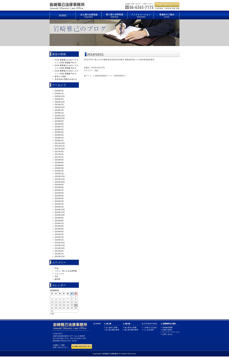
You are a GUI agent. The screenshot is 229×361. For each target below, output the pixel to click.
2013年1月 (59, 254)
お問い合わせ (167, 334)
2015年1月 (59, 207)
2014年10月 (60, 215)
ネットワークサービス (171, 332)
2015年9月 (59, 185)
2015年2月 (59, 204)
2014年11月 (60, 212)
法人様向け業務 (111, 327)
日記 (96, 70)
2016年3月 (59, 168)
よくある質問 (148, 330)
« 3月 (51, 314)
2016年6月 (59, 165)
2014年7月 (59, 223)
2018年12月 (60, 116)
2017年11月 (60, 146)
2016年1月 (59, 174)
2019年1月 (59, 113)
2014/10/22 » (120, 76)
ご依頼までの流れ (150, 327)
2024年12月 (60, 102)
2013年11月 (60, 245)
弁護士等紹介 (167, 330)
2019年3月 (59, 110)
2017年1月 (59, 157)
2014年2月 (59, 237)
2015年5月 (59, 196)
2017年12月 (60, 143)
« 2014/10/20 (99, 76)
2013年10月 (60, 248)
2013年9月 (59, 251)
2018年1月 (59, 141)
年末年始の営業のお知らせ (66, 79)
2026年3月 (59, 91)
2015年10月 (60, 182)
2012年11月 (60, 256)
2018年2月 (59, 138)
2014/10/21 (95, 54)
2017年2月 (59, 154)
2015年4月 (59, 198)
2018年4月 (59, 132)
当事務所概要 (167, 327)
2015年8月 (59, 187)
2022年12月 (60, 107)
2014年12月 (60, 210)
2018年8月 (59, 124)
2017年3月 (59, 152)
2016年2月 (59, 171)
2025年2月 (59, 99)
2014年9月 (59, 218)
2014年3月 (59, 234)
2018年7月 (59, 127)
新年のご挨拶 (60, 76)
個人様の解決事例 (131, 330)
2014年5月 (59, 229)
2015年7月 (59, 190)
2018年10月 (60, 118)
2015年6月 (59, 193)
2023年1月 (59, 105)
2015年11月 (60, 179)
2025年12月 (60, 96)
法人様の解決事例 (112, 330)
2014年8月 (59, 221)
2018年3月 (59, 135)
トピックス (59, 274)
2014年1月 (59, 240)
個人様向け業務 (130, 327)
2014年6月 (59, 226)
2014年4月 (59, 232)
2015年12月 (60, 176)
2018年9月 (59, 121)
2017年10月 (60, 149)
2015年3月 (59, 201)
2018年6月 (59, 130)
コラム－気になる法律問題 (66, 271)
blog (56, 268)
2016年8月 (59, 163)
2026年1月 (59, 94)
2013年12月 (60, 243)
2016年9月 (59, 160)
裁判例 (57, 279)
